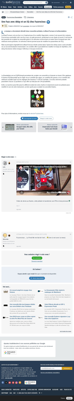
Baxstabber (30, 12)
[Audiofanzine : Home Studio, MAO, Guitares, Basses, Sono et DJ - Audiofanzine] (11, 2)
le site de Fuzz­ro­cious (36, 113)
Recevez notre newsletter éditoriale (52, 364)
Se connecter (37, 258)
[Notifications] (71, 2)
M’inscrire (67, 368)
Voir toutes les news (65, 331)
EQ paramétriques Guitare (17, 12)
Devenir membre (37, 261)
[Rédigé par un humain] (4, 26)
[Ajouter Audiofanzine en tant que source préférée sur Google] (10, 353)
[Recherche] (46, 2)
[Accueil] (3, 12)
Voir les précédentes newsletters (50, 372)
